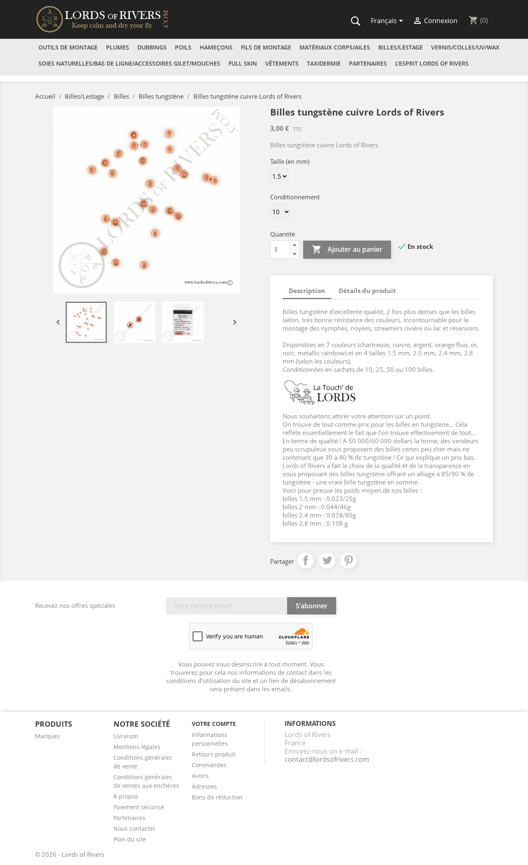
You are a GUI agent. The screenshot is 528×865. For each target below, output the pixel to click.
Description (307, 290)
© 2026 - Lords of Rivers (69, 854)
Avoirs (200, 776)
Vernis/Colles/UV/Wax (465, 47)
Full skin (243, 63)
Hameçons (216, 47)
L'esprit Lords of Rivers (432, 63)
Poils (183, 47)
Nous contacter (134, 828)
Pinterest (348, 560)
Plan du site (129, 839)
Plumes (117, 47)
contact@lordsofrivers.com (327, 759)
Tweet (327, 560)
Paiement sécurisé (138, 807)
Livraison (125, 736)
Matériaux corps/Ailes (334, 47)
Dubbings (152, 47)
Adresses (204, 786)
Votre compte (214, 724)
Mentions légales (136, 747)
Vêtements (282, 63)
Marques (47, 736)
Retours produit (214, 754)
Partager (305, 560)
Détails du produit (367, 290)
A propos (125, 796)
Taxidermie (324, 63)
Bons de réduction (217, 797)
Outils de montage (68, 47)
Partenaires (368, 63)
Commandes (209, 765)
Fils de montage (266, 47)
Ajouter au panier (347, 249)
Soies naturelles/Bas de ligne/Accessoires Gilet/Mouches (129, 63)
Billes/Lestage (400, 47)
